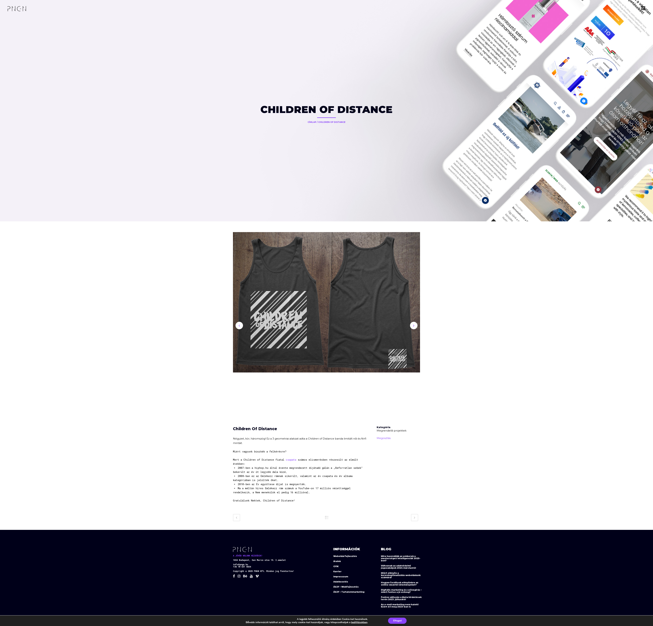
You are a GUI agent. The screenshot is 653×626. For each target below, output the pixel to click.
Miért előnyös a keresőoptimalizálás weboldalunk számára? (401, 575)
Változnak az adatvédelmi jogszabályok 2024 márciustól (398, 567)
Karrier (337, 571)
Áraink (337, 561)
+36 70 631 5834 (242, 566)
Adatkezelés (340, 582)
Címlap (312, 122)
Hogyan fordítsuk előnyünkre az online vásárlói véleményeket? (399, 583)
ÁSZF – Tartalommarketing (348, 592)
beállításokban (359, 622)
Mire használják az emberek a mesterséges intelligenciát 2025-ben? (400, 558)
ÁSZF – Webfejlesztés (346, 587)
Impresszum (340, 576)
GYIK (336, 566)
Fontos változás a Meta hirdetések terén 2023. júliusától (401, 598)
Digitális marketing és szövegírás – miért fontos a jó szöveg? (401, 591)
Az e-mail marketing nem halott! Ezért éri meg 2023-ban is (400, 605)
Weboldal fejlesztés (345, 556)
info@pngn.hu (240, 564)
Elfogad (397, 620)
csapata (291, 459)
